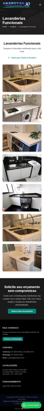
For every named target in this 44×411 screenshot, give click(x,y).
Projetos (13, 27)
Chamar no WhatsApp (12, 339)
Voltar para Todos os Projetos (23, 58)
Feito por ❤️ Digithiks (22, 409)
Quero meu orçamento (22, 311)
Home (5, 27)
